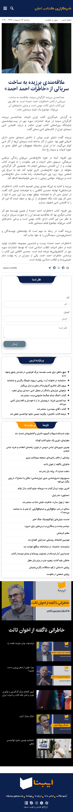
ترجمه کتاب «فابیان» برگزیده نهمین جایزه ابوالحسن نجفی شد (38, 414)
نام (68, 298)
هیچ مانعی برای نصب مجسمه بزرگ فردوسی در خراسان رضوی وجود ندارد (35, 373)
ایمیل (66, 312)
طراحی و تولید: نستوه (32, 807)
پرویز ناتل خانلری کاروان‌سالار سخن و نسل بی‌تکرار (43, 385)
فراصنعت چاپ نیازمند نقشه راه (20, 643)
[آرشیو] (26, 803)
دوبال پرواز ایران (27, 716)
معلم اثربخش (63, 533)
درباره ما (38, 796)
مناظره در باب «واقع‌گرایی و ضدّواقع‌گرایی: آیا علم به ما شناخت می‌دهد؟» (41, 510)
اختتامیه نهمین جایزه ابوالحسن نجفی (20, 741)
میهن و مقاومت (51, 20)
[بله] (31, 803)
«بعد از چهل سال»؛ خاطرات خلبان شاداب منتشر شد (45, 502)
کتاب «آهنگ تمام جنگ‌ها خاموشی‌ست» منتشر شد (43, 395)
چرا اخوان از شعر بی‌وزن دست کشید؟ (20, 669)
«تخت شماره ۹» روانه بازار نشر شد (54, 471)
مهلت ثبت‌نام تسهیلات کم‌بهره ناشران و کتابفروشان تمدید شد (42, 433)
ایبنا (53, 11)
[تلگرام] (42, 803)
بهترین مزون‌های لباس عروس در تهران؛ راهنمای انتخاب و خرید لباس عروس (37, 449)
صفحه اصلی (66, 20)
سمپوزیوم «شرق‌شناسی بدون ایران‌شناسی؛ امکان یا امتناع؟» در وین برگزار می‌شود (38, 479)
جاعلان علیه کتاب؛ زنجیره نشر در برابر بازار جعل (48, 560)
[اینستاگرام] (36, 803)
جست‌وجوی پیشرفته (14, 796)
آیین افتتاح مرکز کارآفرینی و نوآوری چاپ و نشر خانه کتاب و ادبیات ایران (18, 693)
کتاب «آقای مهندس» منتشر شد (51, 409)
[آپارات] (47, 803)
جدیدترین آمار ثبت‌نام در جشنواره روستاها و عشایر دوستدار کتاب (40, 554)
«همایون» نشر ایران (60, 495)
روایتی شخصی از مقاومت (58, 574)
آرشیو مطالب (61, 796)
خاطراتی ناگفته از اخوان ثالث (56, 464)
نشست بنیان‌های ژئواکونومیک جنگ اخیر (50, 519)
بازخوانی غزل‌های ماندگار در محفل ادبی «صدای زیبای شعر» (39, 390)
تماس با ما (49, 796)
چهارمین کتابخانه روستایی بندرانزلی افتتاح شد (48, 540)
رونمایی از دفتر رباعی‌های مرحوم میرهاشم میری (47, 457)
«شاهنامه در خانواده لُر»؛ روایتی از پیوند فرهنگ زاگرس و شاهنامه (36, 380)
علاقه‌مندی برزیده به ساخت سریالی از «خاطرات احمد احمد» (36, 85)
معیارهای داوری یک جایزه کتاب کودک (52, 440)
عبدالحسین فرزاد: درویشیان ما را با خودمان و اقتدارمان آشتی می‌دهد (38, 402)
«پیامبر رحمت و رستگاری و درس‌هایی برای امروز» (46, 526)
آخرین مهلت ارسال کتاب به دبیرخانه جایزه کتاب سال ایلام (43, 488)
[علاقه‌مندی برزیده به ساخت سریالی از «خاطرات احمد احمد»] (36, 48)
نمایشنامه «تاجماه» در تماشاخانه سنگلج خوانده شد (46, 547)
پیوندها (29, 796)
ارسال (14, 344)
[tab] (45, 425)
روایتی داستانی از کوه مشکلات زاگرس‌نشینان (49, 567)
